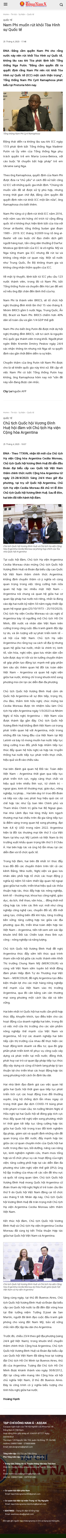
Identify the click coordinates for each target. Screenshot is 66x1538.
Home (6, 14)
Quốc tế (30, 14)
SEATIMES (9, 1510)
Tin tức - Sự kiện (18, 14)
